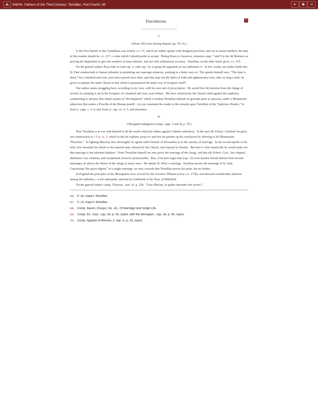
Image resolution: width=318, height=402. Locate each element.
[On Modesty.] (311, 4)
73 (246, 20)
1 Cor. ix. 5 (100, 136)
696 (179, 56)
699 (149, 137)
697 (201, 67)
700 (202, 147)
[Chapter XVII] (295, 4)
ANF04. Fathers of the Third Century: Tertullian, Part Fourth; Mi (58, 4)
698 (196, 72)
